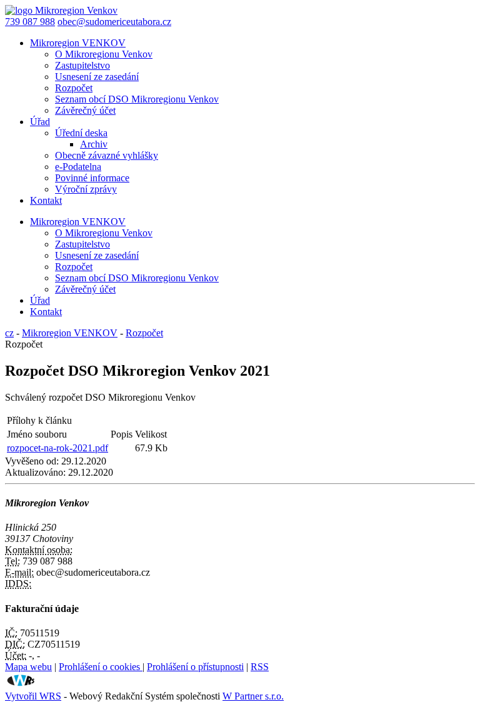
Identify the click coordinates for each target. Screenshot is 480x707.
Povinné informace (92, 178)
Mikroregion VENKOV (78, 43)
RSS (260, 666)
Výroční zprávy (86, 189)
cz (9, 333)
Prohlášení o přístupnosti (195, 666)
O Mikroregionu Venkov (103, 54)
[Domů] (61, 10)
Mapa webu (28, 666)
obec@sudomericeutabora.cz (114, 21)
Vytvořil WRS (33, 696)
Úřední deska (81, 133)
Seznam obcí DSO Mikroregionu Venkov (137, 99)
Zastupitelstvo (82, 65)
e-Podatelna (78, 166)
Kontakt (46, 200)
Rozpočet (73, 88)
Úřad (40, 121)
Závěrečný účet (85, 110)
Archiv (94, 144)
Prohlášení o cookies (100, 666)
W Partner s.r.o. (253, 696)
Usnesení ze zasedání (97, 76)
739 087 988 (30, 21)
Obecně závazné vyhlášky (106, 155)
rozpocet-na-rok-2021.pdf (57, 448)
